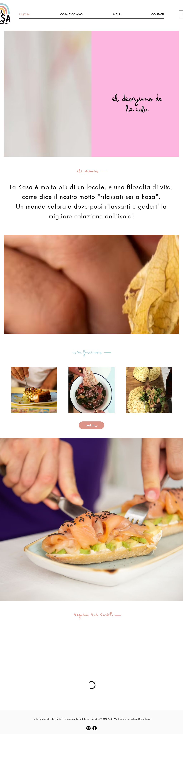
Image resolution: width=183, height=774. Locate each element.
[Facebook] (94, 728)
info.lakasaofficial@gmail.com (135, 719)
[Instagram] (88, 728)
